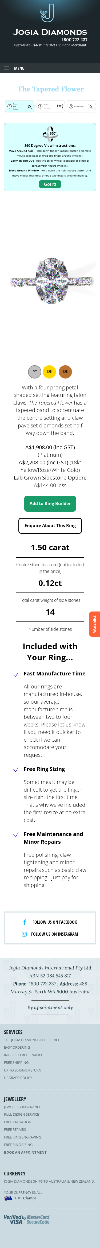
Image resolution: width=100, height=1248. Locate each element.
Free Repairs (15, 1129)
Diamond (47, 108)
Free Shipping (16, 1062)
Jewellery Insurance (22, 1106)
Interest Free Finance (23, 1055)
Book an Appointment (25, 1152)
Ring (14, 106)
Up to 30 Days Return (22, 1070)
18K (49, 372)
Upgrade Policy (18, 1077)
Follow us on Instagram (54, 934)
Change (29, 1198)
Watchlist (94, 624)
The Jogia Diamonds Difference (32, 1039)
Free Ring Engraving (22, 1137)
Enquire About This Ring (50, 525)
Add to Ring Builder (50, 503)
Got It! (50, 184)
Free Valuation (17, 1122)
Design (15, 109)
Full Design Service (21, 1114)
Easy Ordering (17, 1047)
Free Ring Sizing (18, 1144)
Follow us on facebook (55, 922)
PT (35, 372)
